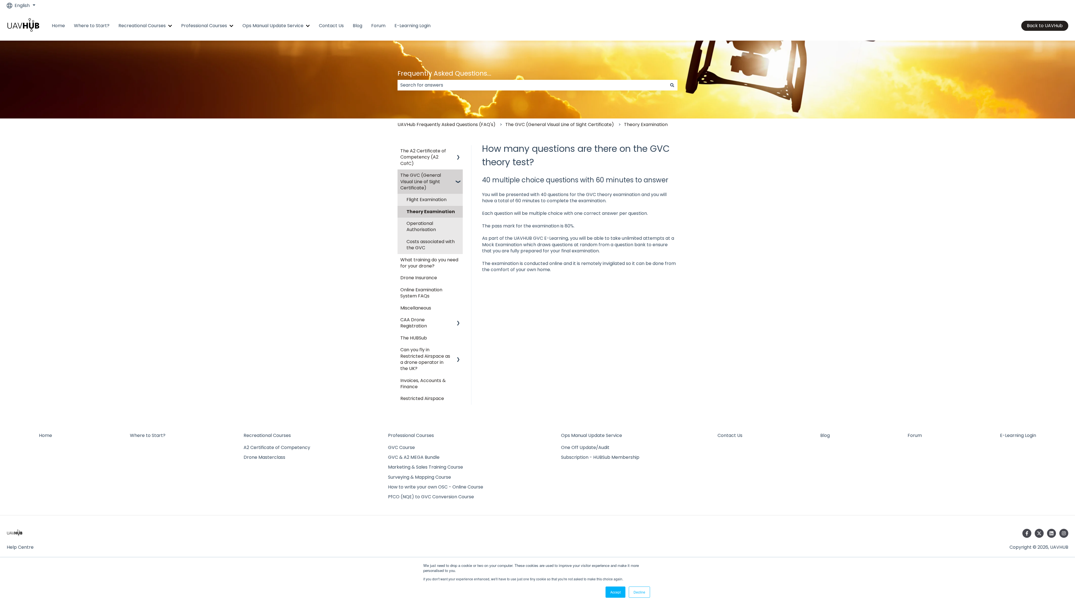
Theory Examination (646, 124)
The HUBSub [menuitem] (413, 338)
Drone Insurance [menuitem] (418, 277)
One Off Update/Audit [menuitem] (585, 447)
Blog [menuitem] (825, 435)
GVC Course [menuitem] (401, 447)
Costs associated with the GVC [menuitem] (430, 244)
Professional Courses (204, 26)
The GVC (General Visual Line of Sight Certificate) (559, 124)
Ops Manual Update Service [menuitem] (591, 435)
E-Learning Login (412, 26)
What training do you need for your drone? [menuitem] (429, 263)
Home (58, 26)
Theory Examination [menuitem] (430, 211)
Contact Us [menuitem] (730, 435)
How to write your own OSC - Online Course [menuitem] (435, 487)
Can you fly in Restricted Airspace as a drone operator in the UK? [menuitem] (425, 359)
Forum (378, 26)
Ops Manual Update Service (272, 26)
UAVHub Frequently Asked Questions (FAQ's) (447, 124)
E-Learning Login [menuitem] (1018, 435)
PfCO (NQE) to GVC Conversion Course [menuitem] (431, 497)
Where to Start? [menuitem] (147, 435)
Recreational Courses (142, 26)
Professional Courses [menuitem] (411, 435)
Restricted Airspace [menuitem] (422, 398)
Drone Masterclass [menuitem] (264, 457)
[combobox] (532, 85)
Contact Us (331, 26)
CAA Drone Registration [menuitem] (413, 323)
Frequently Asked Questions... (444, 73)
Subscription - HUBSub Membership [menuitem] (600, 457)
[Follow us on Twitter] (1039, 533)
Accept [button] (615, 592)
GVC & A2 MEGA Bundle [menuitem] (414, 457)
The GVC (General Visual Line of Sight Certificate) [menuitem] (420, 181)
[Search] (672, 85)
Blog (357, 26)
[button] (458, 151)
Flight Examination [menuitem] (426, 199)
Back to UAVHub (1045, 25)
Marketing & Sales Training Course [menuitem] (425, 467)
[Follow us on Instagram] (1063, 533)
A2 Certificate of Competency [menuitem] (277, 447)
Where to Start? (91, 26)
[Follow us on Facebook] (1026, 533)
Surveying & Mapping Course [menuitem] (419, 477)
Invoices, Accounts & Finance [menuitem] (423, 383)
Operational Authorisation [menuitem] (421, 226)
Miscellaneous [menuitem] (415, 308)
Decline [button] (639, 592)
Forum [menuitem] (915, 435)
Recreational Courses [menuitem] (267, 435)
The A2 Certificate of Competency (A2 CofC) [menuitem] (423, 157)
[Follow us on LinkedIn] (1051, 533)
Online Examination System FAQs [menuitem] (421, 293)
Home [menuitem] (45, 435)
